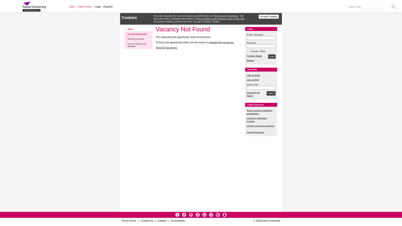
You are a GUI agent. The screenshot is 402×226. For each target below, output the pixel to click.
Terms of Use (129, 220)
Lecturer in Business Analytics (260, 126)
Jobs (72, 6)
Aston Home (85, 6)
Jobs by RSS (253, 80)
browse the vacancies (221, 42)
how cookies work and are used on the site (220, 18)
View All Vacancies (166, 47)
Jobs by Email (253, 75)
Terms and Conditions (226, 16)
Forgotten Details (254, 56)
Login (98, 6)
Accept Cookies (268, 16)
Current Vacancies (137, 34)
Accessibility (178, 220)
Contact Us (147, 220)
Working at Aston (136, 39)
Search (271, 93)
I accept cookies (258, 51)
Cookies (162, 220)
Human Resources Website (137, 45)
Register (108, 6)
